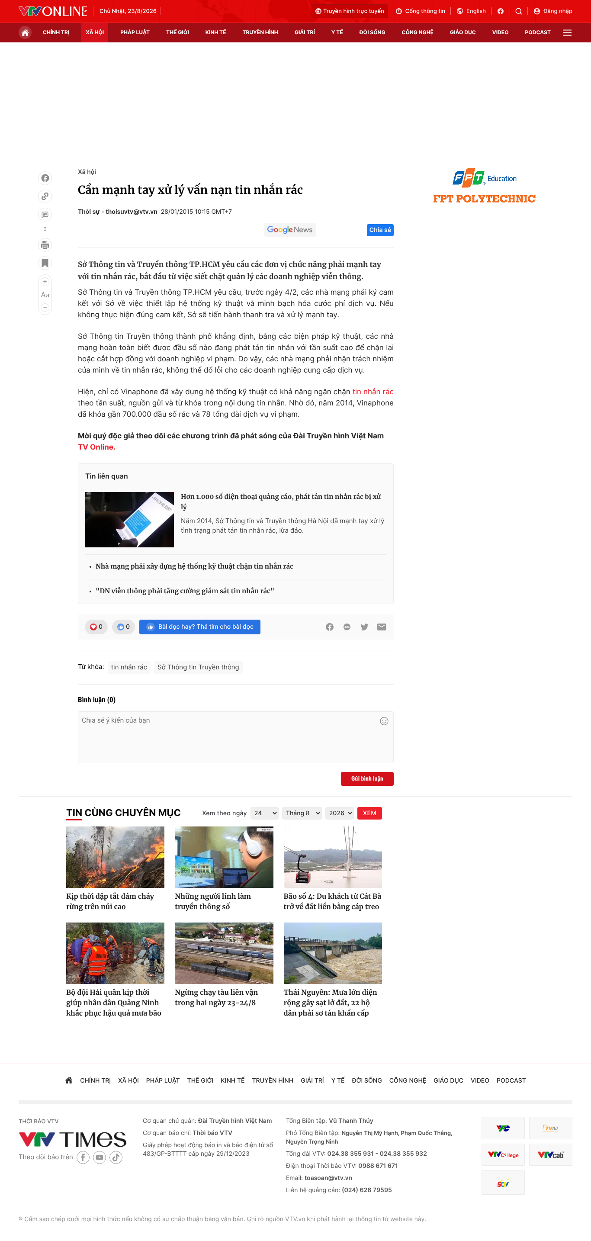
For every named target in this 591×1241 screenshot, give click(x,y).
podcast (538, 32)
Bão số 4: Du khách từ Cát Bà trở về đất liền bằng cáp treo (333, 901)
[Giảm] (45, 307)
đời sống (372, 32)
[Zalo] (347, 627)
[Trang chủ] (25, 32)
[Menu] (567, 32)
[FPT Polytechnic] (484, 185)
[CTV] (503, 1155)
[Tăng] (45, 281)
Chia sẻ (380, 230)
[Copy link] (45, 196)
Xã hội (87, 172)
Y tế (337, 32)
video (500, 32)
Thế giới (177, 32)
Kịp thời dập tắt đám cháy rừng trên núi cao (110, 901)
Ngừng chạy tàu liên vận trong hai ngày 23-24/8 (216, 997)
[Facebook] (45, 178)
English (476, 11)
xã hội (95, 32)
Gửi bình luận (367, 778)
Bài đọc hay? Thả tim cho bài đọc (206, 626)
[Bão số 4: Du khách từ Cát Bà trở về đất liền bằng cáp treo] (333, 857)
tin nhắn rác (373, 392)
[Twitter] (364, 627)
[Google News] (290, 230)
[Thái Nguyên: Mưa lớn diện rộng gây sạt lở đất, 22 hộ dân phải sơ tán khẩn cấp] (333, 953)
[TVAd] (550, 1128)
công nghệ (418, 32)
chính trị (56, 32)
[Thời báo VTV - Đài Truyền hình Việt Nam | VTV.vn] (53, 11)
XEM (369, 813)
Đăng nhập (557, 11)
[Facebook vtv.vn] (503, 11)
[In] (45, 245)
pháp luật (135, 32)
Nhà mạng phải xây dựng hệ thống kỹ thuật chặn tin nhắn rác (194, 567)
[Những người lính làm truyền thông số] (224, 857)
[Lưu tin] (45, 263)
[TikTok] (115, 1157)
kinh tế (216, 32)
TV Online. (97, 447)
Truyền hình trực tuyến (353, 11)
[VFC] (503, 1128)
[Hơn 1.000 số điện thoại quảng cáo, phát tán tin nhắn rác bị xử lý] (129, 519)
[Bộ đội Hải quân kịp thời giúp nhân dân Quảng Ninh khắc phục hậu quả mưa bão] (115, 953)
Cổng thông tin (425, 11)
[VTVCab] (550, 1155)
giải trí (305, 32)
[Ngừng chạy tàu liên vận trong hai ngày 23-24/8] (224, 953)
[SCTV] (503, 1182)
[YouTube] (99, 1157)
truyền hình (260, 32)
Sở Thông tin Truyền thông (198, 667)
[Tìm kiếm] (521, 11)
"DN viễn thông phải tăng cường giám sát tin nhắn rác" (185, 591)
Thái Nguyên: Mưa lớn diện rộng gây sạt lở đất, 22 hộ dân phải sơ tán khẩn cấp (330, 1003)
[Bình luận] (45, 215)
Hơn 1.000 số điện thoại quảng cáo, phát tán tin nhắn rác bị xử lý (281, 502)
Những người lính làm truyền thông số (213, 901)
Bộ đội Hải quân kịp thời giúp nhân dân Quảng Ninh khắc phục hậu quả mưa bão (113, 1003)
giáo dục (463, 32)
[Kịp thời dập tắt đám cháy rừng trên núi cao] (115, 857)
